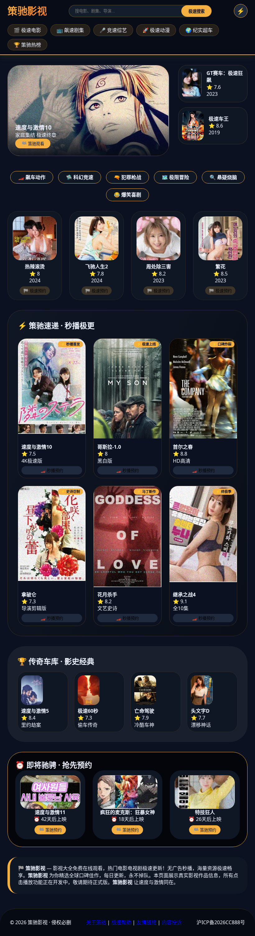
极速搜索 (196, 11)
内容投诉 (172, 922)
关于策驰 (96, 922)
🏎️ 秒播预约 (51, 470)
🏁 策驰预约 (50, 830)
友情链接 (146, 922)
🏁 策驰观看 (32, 143)
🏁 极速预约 (34, 291)
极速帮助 (121, 922)
